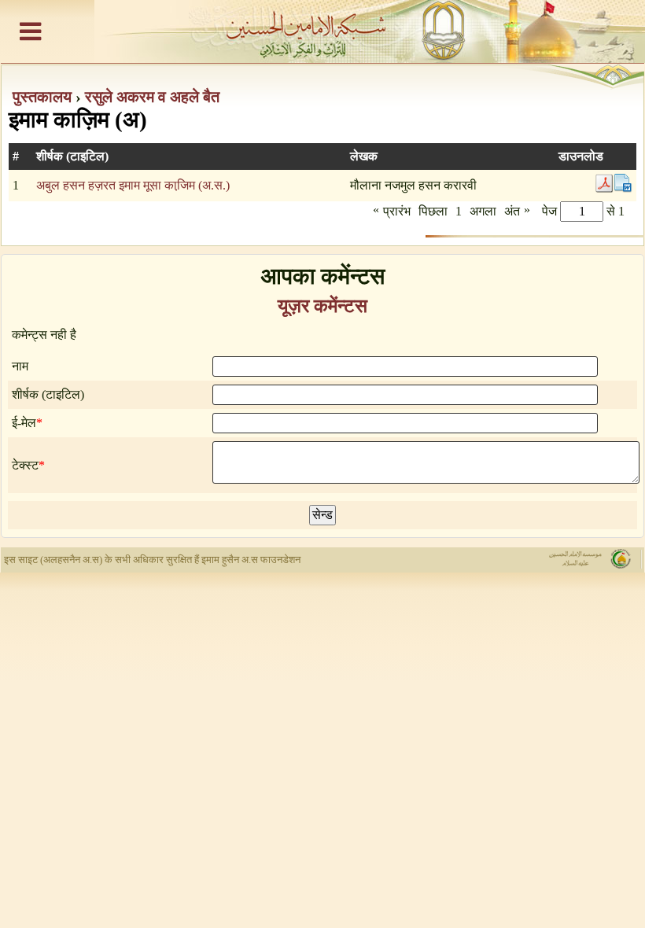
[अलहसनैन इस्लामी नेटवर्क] (322, 31)
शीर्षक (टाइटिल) (48, 394)
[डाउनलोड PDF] (604, 188)
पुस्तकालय (44, 96)
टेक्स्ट (25, 465)
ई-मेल (24, 422)
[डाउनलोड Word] (623, 188)
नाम (20, 366)
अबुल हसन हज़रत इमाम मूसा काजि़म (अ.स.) (133, 185)
